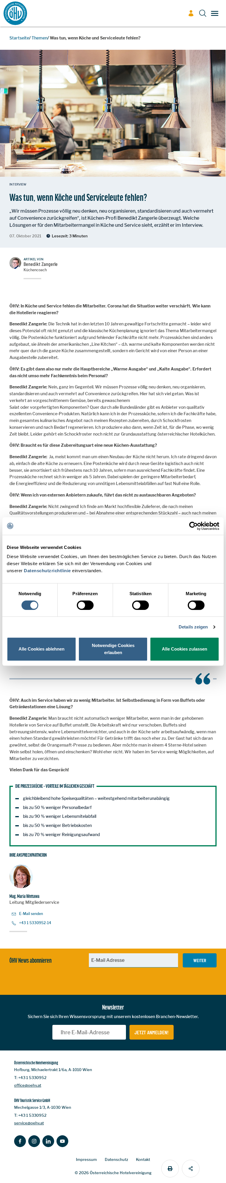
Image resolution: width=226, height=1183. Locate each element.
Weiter (199, 960)
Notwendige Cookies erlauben (113, 649)
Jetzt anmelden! (151, 1032)
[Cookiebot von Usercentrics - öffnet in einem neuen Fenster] (193, 526)
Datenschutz (116, 1159)
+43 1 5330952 (32, 1077)
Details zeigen (193, 626)
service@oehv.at (29, 1123)
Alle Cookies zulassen (184, 648)
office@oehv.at (27, 1085)
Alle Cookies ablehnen (41, 648)
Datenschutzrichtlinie (47, 570)
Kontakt (143, 1159)
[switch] (85, 605)
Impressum (86, 1159)
